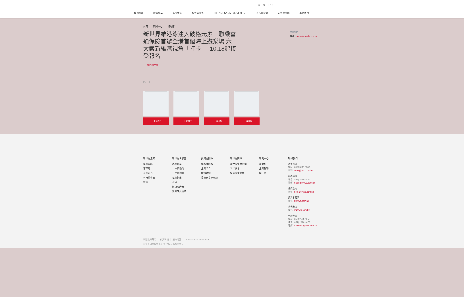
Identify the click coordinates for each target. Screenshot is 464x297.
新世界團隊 (284, 13)
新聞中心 (177, 13)
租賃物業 (177, 177)
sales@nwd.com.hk (303, 170)
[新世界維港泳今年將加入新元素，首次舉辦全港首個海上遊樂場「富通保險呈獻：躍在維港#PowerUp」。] (156, 103)
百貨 (174, 182)
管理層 (146, 168)
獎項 (145, 182)
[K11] (279, 5)
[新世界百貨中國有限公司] (268, 145)
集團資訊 (139, 13)
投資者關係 (198, 13)
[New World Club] (290, 5)
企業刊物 (264, 168)
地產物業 (158, 13)
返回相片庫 (152, 65)
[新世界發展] (163, 5)
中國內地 (179, 173)
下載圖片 (157, 121)
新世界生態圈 (179, 158)
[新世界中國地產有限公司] (227, 145)
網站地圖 (177, 239)
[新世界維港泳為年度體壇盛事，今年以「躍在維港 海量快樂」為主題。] (246, 103)
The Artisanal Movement (230, 13)
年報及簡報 (207, 163)
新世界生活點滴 (238, 163)
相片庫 (171, 26)
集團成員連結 (179, 191)
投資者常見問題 (209, 177)
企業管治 (148, 173)
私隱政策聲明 (149, 239)
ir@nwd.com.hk (301, 201)
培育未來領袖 (237, 173)
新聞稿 (262, 163)
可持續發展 (262, 13)
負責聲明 (164, 239)
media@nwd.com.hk (306, 36)
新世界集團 (149, 158)
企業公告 (206, 168)
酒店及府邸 (178, 186)
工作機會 (235, 168)
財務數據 (206, 173)
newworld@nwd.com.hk (305, 225)
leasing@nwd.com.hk (304, 183)
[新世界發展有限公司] (191, 145)
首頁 (145, 26)
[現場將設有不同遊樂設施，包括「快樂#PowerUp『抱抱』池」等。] (186, 103)
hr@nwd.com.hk (302, 210)
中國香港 (179, 168)
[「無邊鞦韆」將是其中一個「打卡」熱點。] (216, 103)
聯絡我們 (304, 13)
